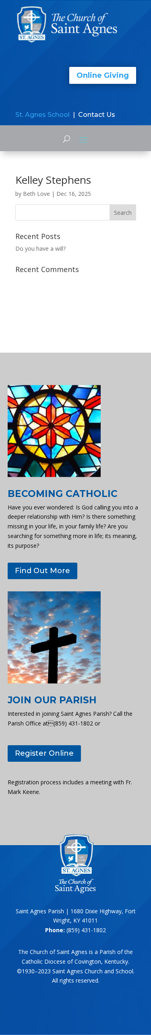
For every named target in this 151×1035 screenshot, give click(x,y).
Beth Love (36, 193)
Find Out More (42, 570)
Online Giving (103, 75)
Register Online (44, 753)
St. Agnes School (42, 114)
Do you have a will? (40, 248)
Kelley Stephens (53, 179)
